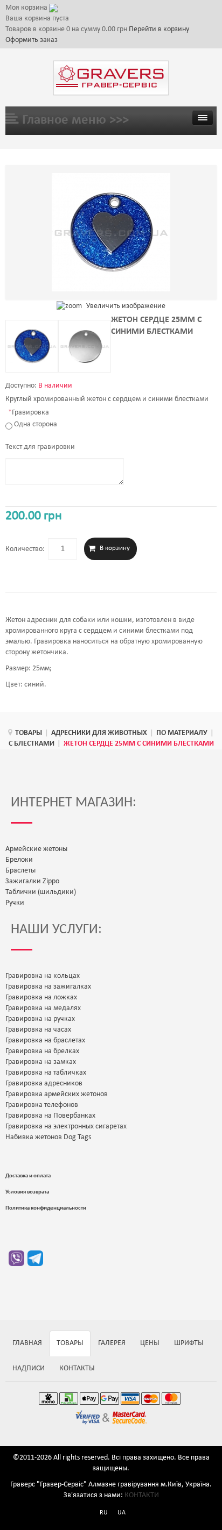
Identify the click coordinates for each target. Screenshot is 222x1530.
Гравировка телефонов (41, 1105)
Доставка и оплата (28, 1176)
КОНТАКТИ (141, 1495)
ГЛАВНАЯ (27, 1343)
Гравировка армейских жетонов (56, 1094)
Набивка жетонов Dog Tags (48, 1137)
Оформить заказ (31, 40)
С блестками (31, 744)
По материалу (181, 733)
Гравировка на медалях (43, 1008)
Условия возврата (27, 1192)
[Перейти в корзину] (53, 8)
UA (121, 1513)
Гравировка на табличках (45, 1073)
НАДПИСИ (28, 1368)
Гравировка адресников (43, 1083)
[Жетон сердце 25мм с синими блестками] (31, 346)
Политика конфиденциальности (45, 1208)
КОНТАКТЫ (77, 1368)
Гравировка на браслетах (45, 1040)
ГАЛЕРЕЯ (112, 1343)
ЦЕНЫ (149, 1343)
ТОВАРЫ (28, 733)
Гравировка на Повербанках (50, 1116)
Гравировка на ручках (40, 1019)
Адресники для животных (99, 733)
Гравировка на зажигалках (48, 987)
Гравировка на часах (38, 1030)
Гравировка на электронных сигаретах (66, 1127)
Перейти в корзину (159, 29)
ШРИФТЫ (189, 1343)
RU (104, 1513)
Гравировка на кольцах (42, 976)
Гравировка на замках (40, 1062)
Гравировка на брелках (42, 1051)
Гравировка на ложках (41, 997)
